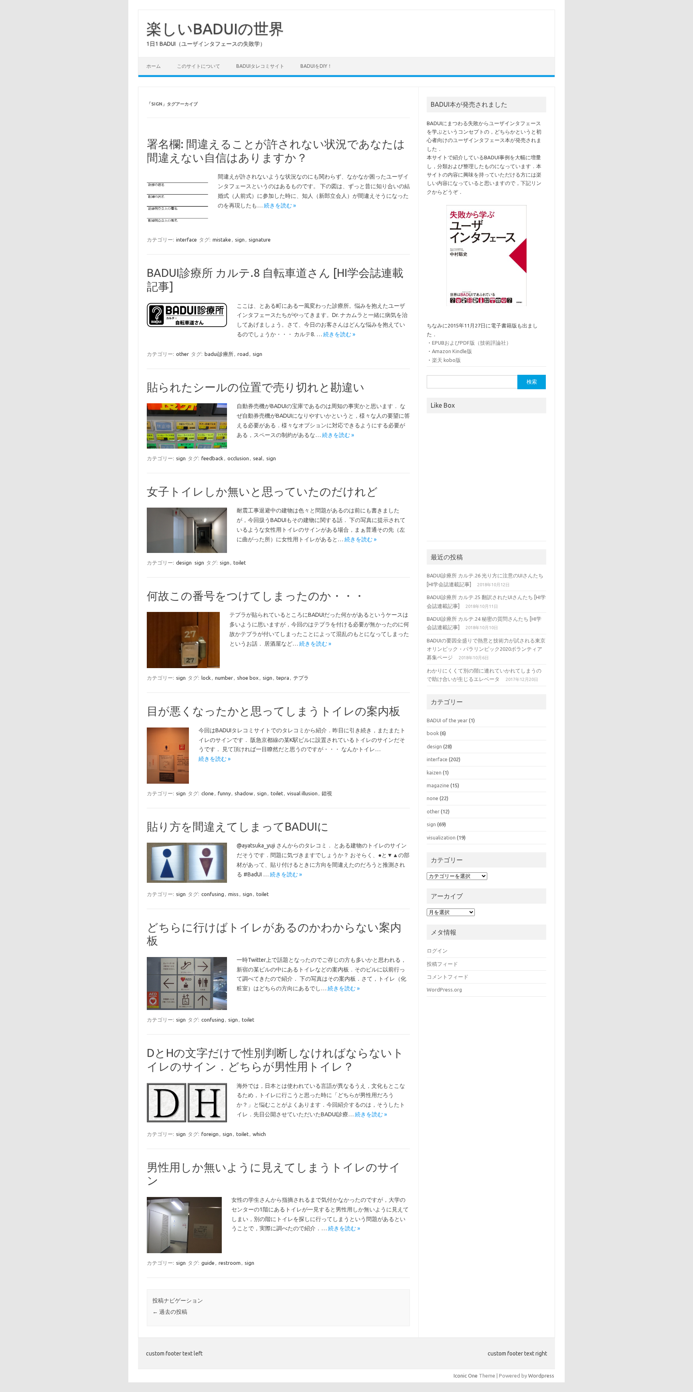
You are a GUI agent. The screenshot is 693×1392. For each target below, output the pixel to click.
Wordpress (541, 1375)
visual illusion (302, 793)
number (224, 678)
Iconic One (466, 1375)
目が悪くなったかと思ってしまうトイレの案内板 (273, 711)
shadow (244, 793)
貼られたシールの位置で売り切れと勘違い (256, 387)
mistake (222, 239)
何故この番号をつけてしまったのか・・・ (256, 595)
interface (186, 239)
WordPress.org (444, 989)
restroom (230, 1263)
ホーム (153, 66)
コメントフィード (447, 976)
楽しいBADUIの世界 (215, 28)
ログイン (437, 950)
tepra (282, 678)
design (184, 562)
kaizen (434, 772)
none (432, 798)
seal (257, 458)
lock (206, 678)
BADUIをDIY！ (316, 66)
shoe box (248, 678)
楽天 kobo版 (446, 360)
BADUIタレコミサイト (260, 66)
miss (233, 894)
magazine (438, 785)
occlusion (238, 458)
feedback (212, 458)
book (433, 733)
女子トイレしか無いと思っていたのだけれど (262, 491)
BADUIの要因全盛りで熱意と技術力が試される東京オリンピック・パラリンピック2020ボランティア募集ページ (486, 649)
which (259, 1134)
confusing (212, 894)
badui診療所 (219, 354)
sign (240, 239)
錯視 (327, 793)
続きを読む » (280, 205)
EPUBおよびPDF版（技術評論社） (471, 342)
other (182, 354)
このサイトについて (198, 66)
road (243, 354)
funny (224, 793)
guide (208, 1263)
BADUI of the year (447, 720)
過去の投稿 (169, 1312)
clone (207, 793)
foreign (210, 1134)
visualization (441, 837)
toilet (239, 562)
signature (260, 239)
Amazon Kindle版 (452, 351)
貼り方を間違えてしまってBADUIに (238, 826)
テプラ (301, 678)
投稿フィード (442, 964)
